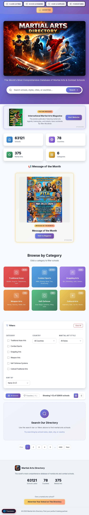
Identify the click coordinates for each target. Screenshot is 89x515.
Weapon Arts (15, 358)
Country (37, 335)
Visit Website (73, 117)
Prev (21, 447)
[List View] (81, 395)
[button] (44, 117)
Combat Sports (16, 346)
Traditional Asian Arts (18, 340)
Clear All (78, 325)
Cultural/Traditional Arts (19, 369)
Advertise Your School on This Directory (44, 502)
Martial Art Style (67, 335)
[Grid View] (76, 395)
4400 (60, 447)
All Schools (14, 396)
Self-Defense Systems (19, 363)
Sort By (9, 378)
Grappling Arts (16, 352)
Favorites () (31, 396)
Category (10, 335)
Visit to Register (44, 236)
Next (67, 447)
